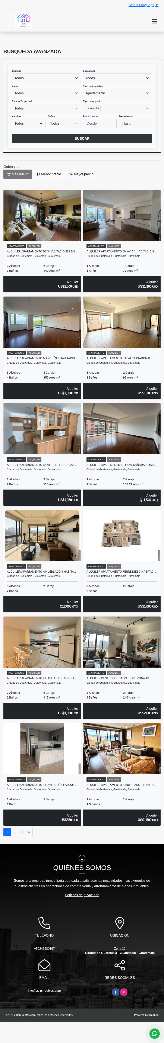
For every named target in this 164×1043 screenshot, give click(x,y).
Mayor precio (83, 174)
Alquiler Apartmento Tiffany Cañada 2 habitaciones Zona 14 (121, 465)
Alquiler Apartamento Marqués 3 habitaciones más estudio (42, 358)
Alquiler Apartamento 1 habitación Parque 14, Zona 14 (42, 785)
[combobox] (46, 78)
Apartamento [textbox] (95, 93)
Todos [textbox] (19, 78)
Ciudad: (16, 71)
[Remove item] (88, 108)
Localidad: (89, 71)
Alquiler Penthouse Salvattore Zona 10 (117, 678)
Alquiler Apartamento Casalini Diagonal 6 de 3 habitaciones (121, 358)
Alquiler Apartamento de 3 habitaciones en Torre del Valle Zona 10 (42, 251)
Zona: (15, 86)
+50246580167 (44, 948)
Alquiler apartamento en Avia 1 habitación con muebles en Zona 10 (121, 251)
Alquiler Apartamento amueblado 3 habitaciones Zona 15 (42, 571)
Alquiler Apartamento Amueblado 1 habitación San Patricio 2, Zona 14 (121, 785)
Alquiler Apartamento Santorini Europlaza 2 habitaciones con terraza (42, 465)
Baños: (52, 116)
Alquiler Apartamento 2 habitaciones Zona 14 (42, 678)
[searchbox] (87, 115)
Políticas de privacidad (82, 895)
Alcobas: (17, 116)
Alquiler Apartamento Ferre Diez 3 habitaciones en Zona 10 (121, 571)
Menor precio (50, 174)
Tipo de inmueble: (93, 86)
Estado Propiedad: (22, 101)
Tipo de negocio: (92, 101)
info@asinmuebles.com (44, 990)
